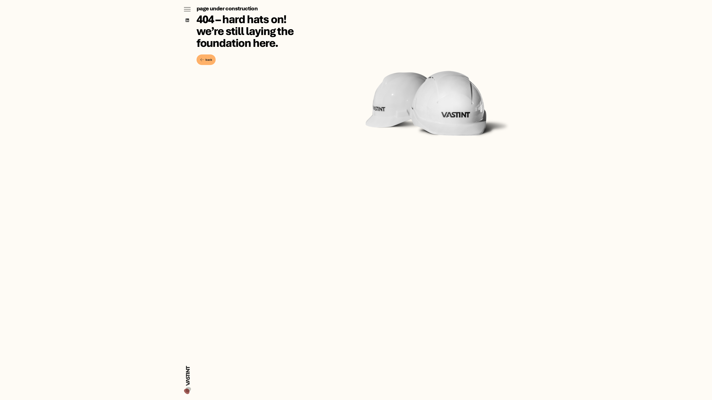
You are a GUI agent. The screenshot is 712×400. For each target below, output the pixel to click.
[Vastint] (187, 366)
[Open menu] (187, 9)
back (208, 59)
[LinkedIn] (187, 20)
